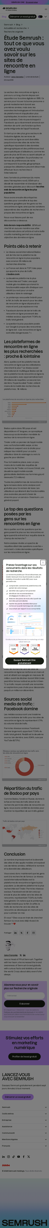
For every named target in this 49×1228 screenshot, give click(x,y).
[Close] (42, 562)
